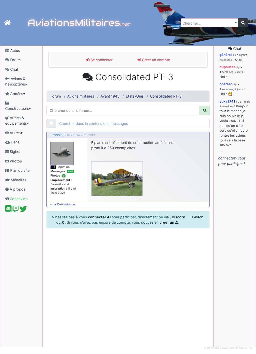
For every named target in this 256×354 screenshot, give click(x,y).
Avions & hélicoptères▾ (16, 81)
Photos (15, 161)
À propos (17, 189)
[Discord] (8, 210)
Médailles (18, 180)
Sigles (14, 151)
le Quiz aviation (64, 204)
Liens (15, 142)
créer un (167, 222)
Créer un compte (155, 60)
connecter (97, 217)
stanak (56, 135)
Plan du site (19, 170)
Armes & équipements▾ (17, 120)
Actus (14, 50)
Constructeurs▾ (18, 108)
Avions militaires (80, 96)
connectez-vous (232, 158)
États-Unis (135, 96)
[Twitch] (15, 210)
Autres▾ (15, 133)
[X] (23, 210)
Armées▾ (17, 94)
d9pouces (228, 67)
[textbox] (208, 23)
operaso (226, 84)
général (226, 55)
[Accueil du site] (7, 23)
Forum (15, 60)
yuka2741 (227, 101)
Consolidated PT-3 (166, 96)
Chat (13, 69)
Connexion (18, 199)
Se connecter (101, 60)
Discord (179, 217)
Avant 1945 (110, 96)
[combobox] (209, 22)
